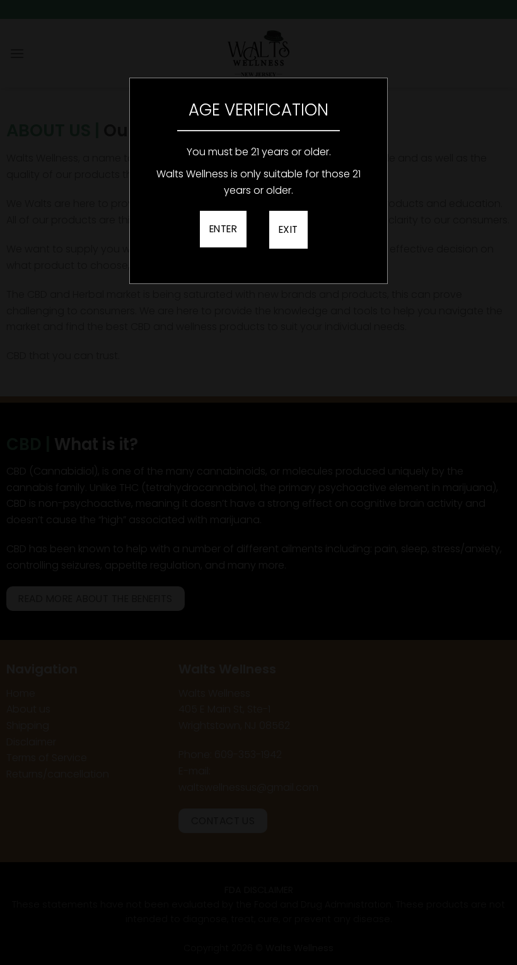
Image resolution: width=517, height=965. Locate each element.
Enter (223, 228)
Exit (288, 229)
